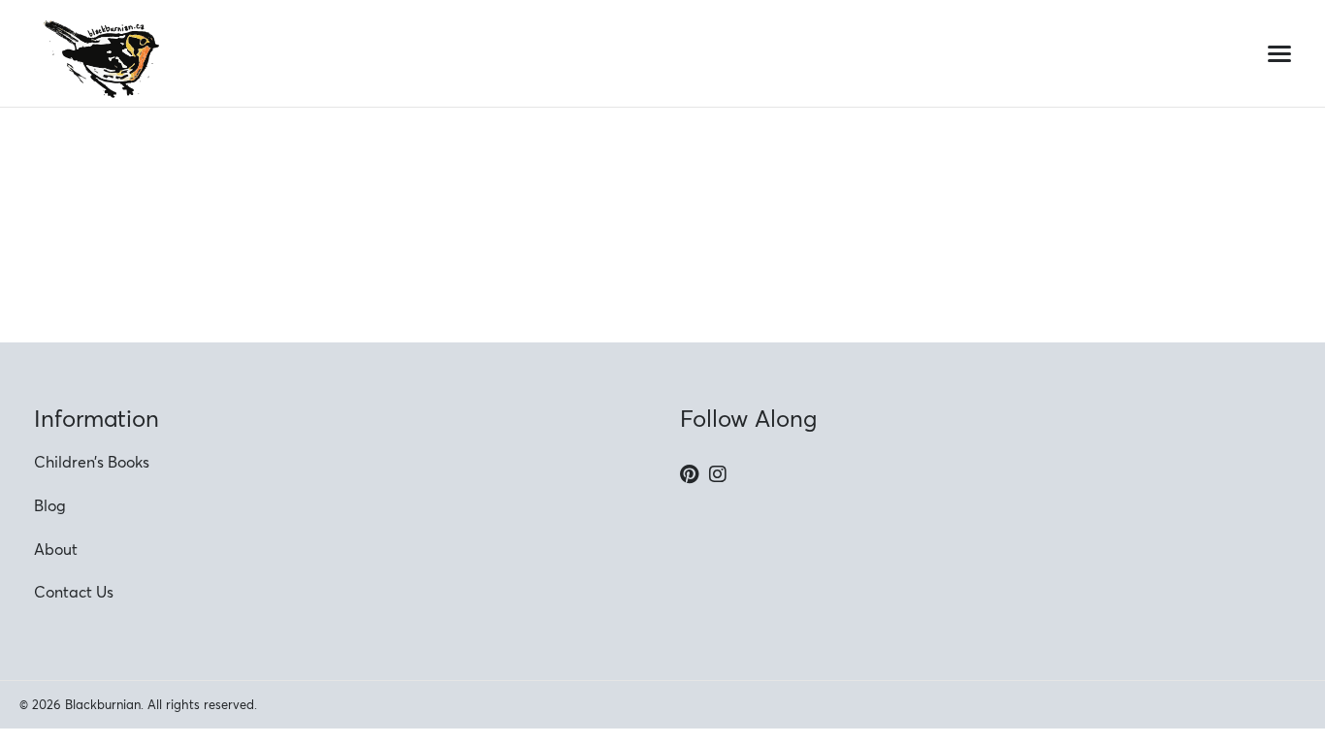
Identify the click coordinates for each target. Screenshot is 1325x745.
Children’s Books (91, 461)
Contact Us (73, 591)
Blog (50, 505)
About (56, 549)
